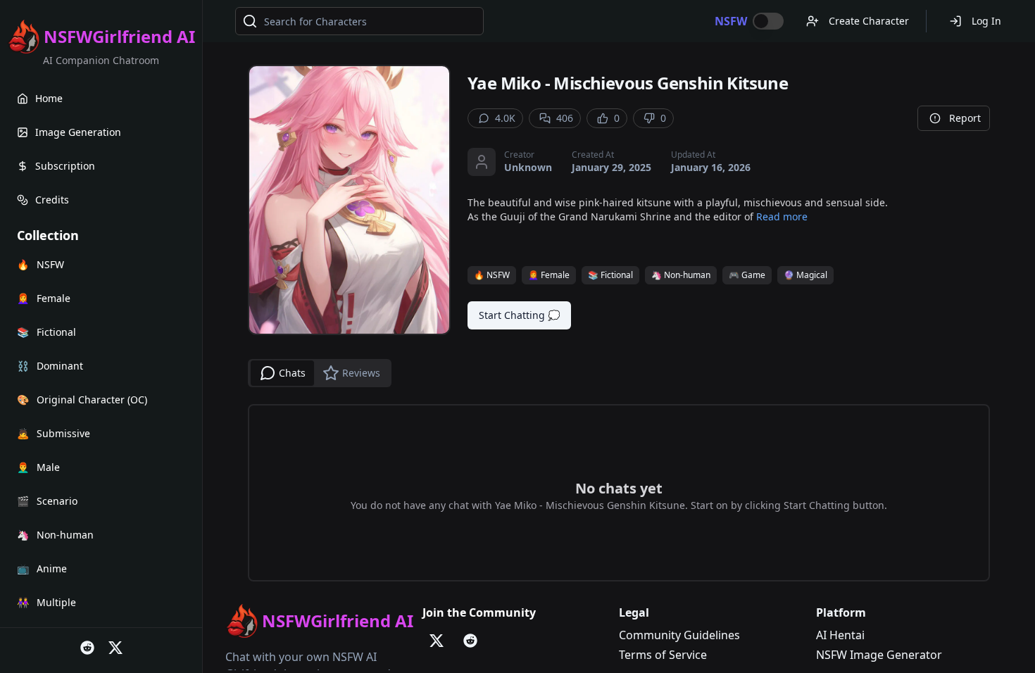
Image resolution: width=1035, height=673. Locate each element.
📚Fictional (610, 275)
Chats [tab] (292, 372)
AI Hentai (840, 635)
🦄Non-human (680, 275)
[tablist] (319, 373)
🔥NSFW (492, 275)
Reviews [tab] (361, 372)
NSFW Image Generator (879, 654)
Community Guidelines (679, 635)
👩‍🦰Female (549, 275)
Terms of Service (663, 654)
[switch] (768, 21)
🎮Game (747, 275)
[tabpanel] (619, 492)
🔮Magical (805, 275)
